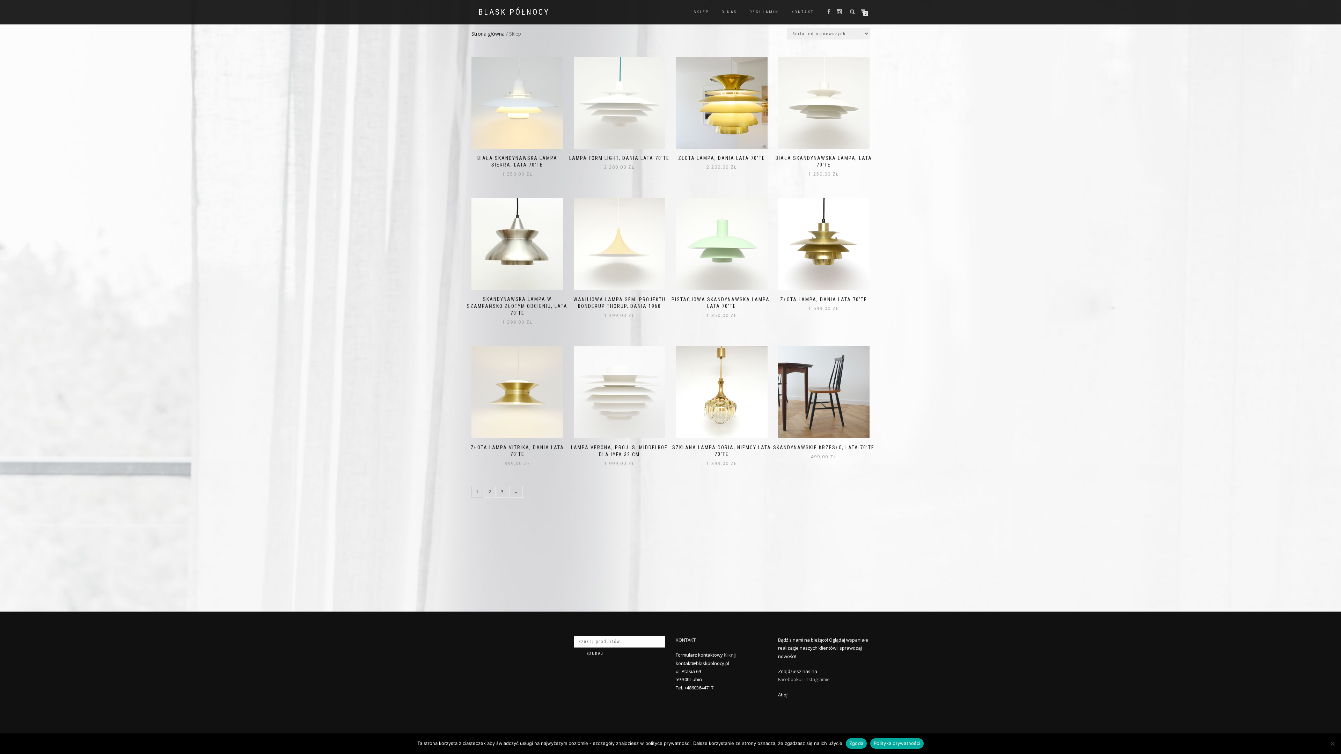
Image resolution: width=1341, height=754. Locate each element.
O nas (729, 12)
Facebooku (789, 679)
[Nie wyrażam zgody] (1332, 743)
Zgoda (856, 743)
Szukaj (595, 653)
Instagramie (817, 679)
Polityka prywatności (897, 743)
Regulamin (764, 12)
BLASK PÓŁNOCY (514, 12)
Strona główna (488, 33)
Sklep (701, 12)
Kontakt (802, 12)
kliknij (730, 655)
